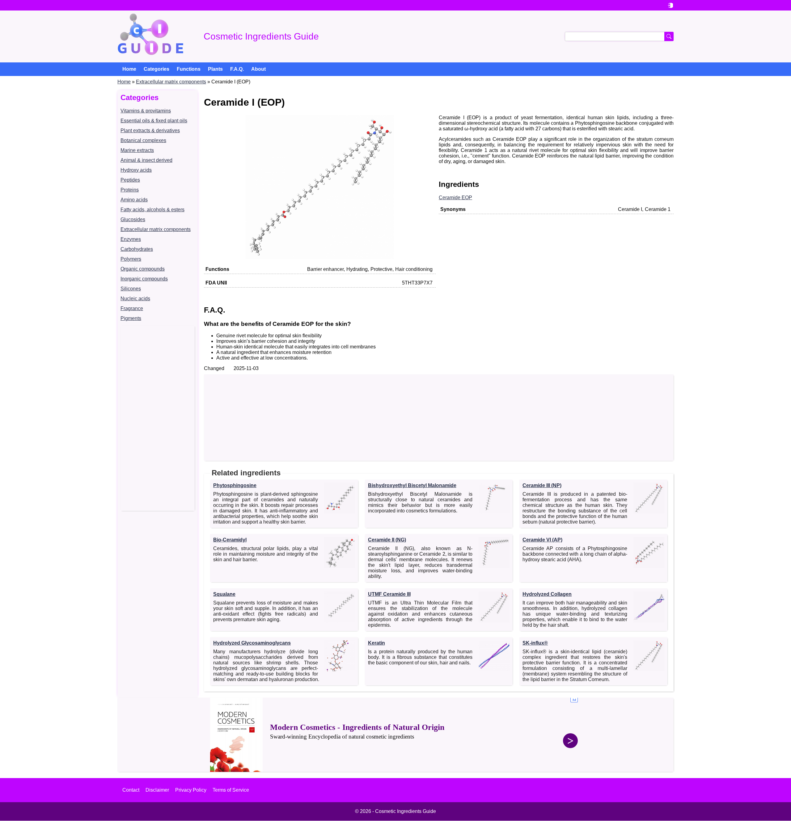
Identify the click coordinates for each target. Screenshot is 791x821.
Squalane (224, 594)
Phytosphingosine (234, 485)
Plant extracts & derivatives (150, 130)
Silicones (131, 288)
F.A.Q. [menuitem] (237, 69)
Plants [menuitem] (215, 69)
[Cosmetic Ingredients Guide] (150, 36)
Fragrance (132, 308)
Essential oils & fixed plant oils (154, 120)
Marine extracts (137, 150)
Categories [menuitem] (156, 69)
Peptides (130, 180)
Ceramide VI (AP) (542, 539)
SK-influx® (535, 643)
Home (124, 81)
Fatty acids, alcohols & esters (152, 209)
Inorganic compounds (144, 278)
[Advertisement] (158, 418)
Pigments (131, 318)
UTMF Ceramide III (389, 594)
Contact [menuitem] (130, 790)
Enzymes (131, 239)
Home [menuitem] (129, 69)
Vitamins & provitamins (146, 110)
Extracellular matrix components (171, 81)
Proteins (130, 189)
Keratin (376, 643)
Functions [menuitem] (189, 69)
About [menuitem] (258, 69)
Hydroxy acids (136, 170)
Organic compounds (143, 269)
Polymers (131, 259)
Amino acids (134, 199)
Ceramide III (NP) (541, 485)
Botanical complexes (143, 140)
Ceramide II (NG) (387, 539)
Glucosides (133, 219)
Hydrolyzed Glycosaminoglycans (252, 643)
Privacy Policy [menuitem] (190, 790)
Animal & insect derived (146, 160)
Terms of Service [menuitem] (231, 790)
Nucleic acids (135, 298)
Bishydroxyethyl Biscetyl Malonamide (412, 485)
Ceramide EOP (455, 197)
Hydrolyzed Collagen (547, 594)
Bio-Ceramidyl (230, 539)
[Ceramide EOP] (320, 257)
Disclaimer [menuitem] (157, 790)
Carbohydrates (137, 249)
